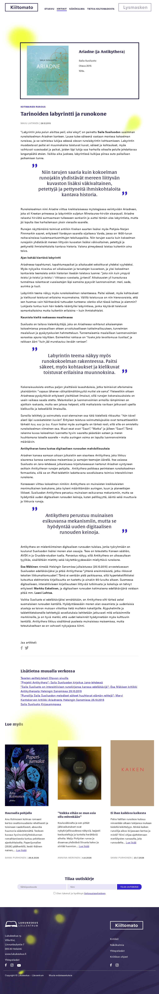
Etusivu (49, 8)
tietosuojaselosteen (95, 893)
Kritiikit (62, 8)
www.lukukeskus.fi (15, 954)
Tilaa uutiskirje (129, 886)
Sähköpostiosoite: (29, 882)
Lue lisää (21, 850)
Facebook (23, 648)
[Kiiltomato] (21, 10)
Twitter (27, 648)
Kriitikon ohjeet (119, 956)
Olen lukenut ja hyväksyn (81, 893)
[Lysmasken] (134, 10)
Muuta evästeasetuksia (60, 975)
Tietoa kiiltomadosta (100, 8)
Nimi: (72, 882)
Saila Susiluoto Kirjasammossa (41, 704)
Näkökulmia (77, 8)
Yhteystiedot (12, 960)
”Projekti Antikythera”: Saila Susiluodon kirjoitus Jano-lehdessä (62, 682)
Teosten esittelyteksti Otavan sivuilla (44, 678)
